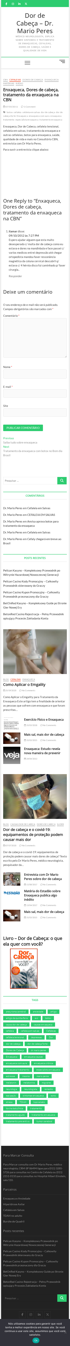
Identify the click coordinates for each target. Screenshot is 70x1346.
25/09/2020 (10, 690)
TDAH (23, 1101)
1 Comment (29, 106)
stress (9, 1101)
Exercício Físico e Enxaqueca (44, 719)
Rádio (19, 83)
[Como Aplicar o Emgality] (35, 651)
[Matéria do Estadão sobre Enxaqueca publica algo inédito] (12, 893)
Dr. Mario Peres (12, 508)
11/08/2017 (31, 884)
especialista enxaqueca (26, 119)
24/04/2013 (31, 758)
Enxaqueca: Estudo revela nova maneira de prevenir (42, 751)
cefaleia (17, 112)
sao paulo (11, 1095)
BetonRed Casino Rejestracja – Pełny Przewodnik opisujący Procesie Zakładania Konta (31, 1283)
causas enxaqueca (43, 1024)
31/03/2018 (31, 725)
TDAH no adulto (12, 1215)
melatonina (29, 1082)
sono (53, 1095)
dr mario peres (38, 1050)
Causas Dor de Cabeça (22, 824)
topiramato (39, 1101)
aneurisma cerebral (16, 1011)
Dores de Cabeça (32, 79)
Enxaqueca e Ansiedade (16, 1198)
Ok (36, 1340)
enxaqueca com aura (39, 116)
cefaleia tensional (15, 1037)
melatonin (11, 1082)
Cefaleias (15, 79)
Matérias (8, 83)
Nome (7, 367)
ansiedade (38, 1011)
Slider (60, 824)
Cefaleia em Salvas (38, 508)
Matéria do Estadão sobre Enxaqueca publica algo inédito (42, 895)
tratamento (36, 1108)
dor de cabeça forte (37, 1043)
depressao (36, 1037)
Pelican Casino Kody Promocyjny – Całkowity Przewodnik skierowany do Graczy (29, 1253)
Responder (15, 276)
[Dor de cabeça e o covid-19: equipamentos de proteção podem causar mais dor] (35, 796)
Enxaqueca (52, 79)
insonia (25, 1076)
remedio (48, 1089)
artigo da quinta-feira (17, 1017)
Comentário (11, 315)
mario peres (43, 1076)
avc (36, 1017)
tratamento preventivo (17, 1121)
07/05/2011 (11, 106)
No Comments (28, 690)
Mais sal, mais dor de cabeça (44, 734)
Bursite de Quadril (13, 1221)
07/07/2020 (10, 845)
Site (5, 405)
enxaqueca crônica (43, 1063)
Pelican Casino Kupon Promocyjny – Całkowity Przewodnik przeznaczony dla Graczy (30, 1263)
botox (10, 112)
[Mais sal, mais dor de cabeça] (12, 738)
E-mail (8, 386)
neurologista (30, 1089)
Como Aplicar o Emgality (24, 684)
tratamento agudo (15, 1114)
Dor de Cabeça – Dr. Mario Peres (34, 23)
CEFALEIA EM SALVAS (41, 514)
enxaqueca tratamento (17, 1069)
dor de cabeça (48, 112)
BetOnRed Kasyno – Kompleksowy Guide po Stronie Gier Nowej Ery (33, 1273)
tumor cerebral (44, 1121)
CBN (5, 79)
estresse (10, 1076)
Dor (51, 1037)
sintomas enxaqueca (33, 1095)
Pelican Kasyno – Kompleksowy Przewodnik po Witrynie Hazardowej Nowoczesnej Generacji (30, 1242)
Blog (6, 679)
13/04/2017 (31, 905)
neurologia (11, 1089)
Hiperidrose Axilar (14, 1204)
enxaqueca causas (33, 1056)
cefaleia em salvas (31, 112)
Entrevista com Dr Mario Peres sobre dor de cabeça (43, 877)
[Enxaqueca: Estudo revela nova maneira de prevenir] (12, 755)
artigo (53, 1011)
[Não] (65, 1332)
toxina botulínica (14, 1108)
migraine (46, 1082)
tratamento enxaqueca (50, 119)
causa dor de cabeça (16, 1024)
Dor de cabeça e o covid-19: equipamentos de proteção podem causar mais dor (33, 834)
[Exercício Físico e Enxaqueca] (12, 723)
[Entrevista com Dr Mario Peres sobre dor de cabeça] (12, 879)
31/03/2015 (31, 740)
